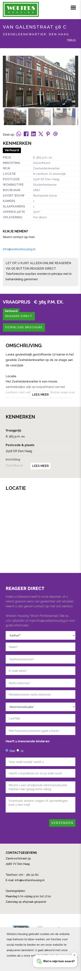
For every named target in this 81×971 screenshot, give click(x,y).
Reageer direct (18, 316)
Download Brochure (24, 327)
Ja (21, 751)
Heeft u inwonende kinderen (28, 741)
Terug (71, 40)
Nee (12, 751)
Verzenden (62, 823)
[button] (55, 961)
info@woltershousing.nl (19, 249)
